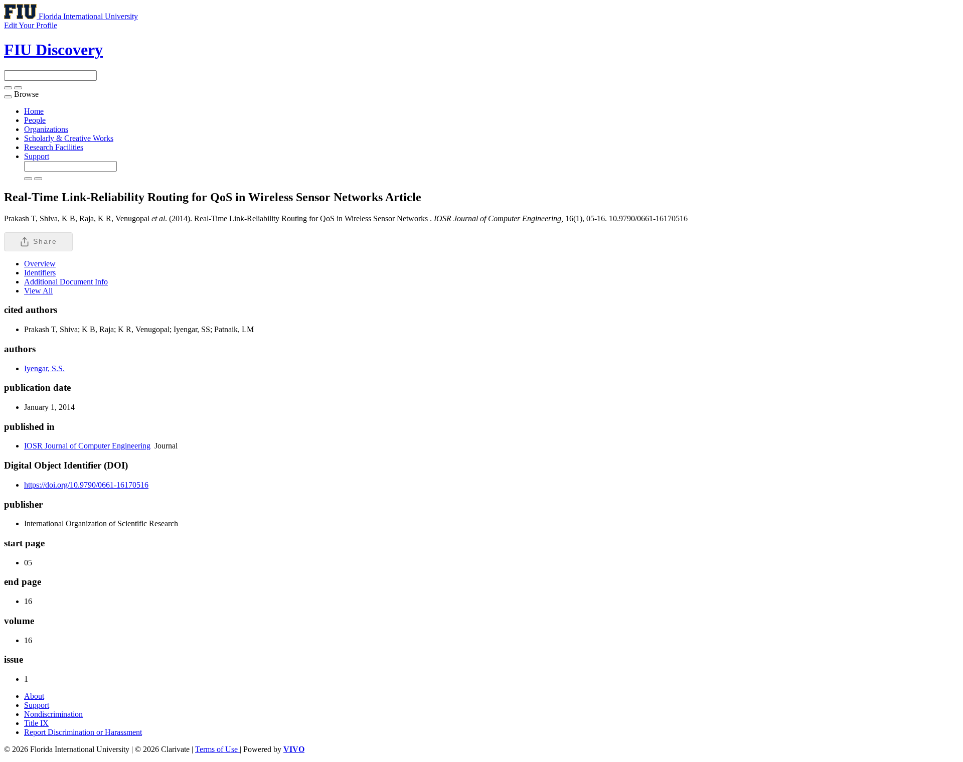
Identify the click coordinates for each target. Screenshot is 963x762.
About (34, 696)
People (35, 120)
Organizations (46, 129)
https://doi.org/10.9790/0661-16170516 (86, 485)
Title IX (36, 723)
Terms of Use (217, 749)
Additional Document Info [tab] (66, 281)
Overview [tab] (40, 263)
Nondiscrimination (53, 714)
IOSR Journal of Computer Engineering (87, 445)
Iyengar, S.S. (44, 368)
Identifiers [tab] (40, 272)
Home (34, 111)
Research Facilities (53, 147)
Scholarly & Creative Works (68, 138)
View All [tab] (38, 290)
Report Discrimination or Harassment (83, 732)
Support (36, 156)
